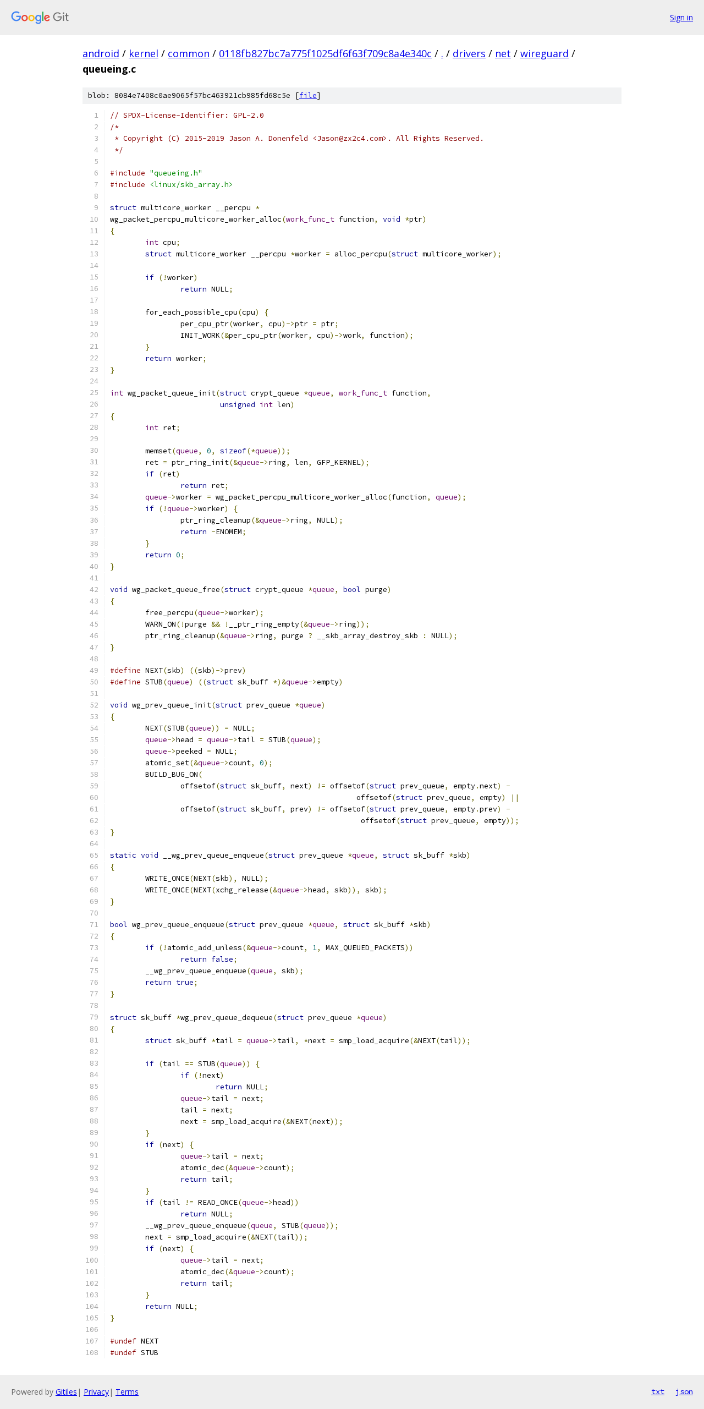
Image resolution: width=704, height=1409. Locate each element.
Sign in (681, 17)
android (100, 53)
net (503, 53)
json (684, 1391)
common (189, 53)
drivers (469, 53)
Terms (127, 1391)
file (308, 95)
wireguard (544, 53)
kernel (143, 53)
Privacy (96, 1391)
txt (657, 1391)
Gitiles (66, 1391)
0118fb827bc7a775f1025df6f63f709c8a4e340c (325, 53)
